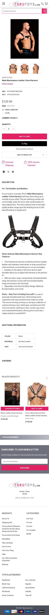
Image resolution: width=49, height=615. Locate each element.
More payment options (24, 149)
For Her (29, 522)
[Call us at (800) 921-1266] (42, 3)
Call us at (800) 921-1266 (24, 498)
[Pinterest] (13, 172)
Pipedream (6, 580)
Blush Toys (6, 584)
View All (28, 595)
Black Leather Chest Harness (11, 413)
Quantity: (6, 124)
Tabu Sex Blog (7, 543)
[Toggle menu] (3, 3)
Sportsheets (30, 588)
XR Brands (6, 591)
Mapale (28, 584)
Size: (8, 106)
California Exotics (8, 588)
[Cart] (47, 3)
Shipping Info (7, 522)
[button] (24, 155)
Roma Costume (8, 595)
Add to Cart (36, 409)
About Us (5, 519)
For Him (29, 526)
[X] (8, 172)
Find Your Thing (8, 550)
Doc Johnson (30, 580)
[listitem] (24, 39)
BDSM (28, 534)
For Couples (31, 530)
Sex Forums (6, 547)
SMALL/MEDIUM (11, 110)
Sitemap (5, 564)
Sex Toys (29, 519)
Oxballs (28, 591)
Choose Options (12, 409)
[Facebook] (4, 172)
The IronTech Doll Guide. (11, 535)
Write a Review (7, 84)
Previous (39, 377)
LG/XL (7, 113)
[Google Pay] (24, 143)
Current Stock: (9, 118)
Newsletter (6, 539)
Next (45, 377)
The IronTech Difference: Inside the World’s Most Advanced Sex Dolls (11, 528)
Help (3, 554)
